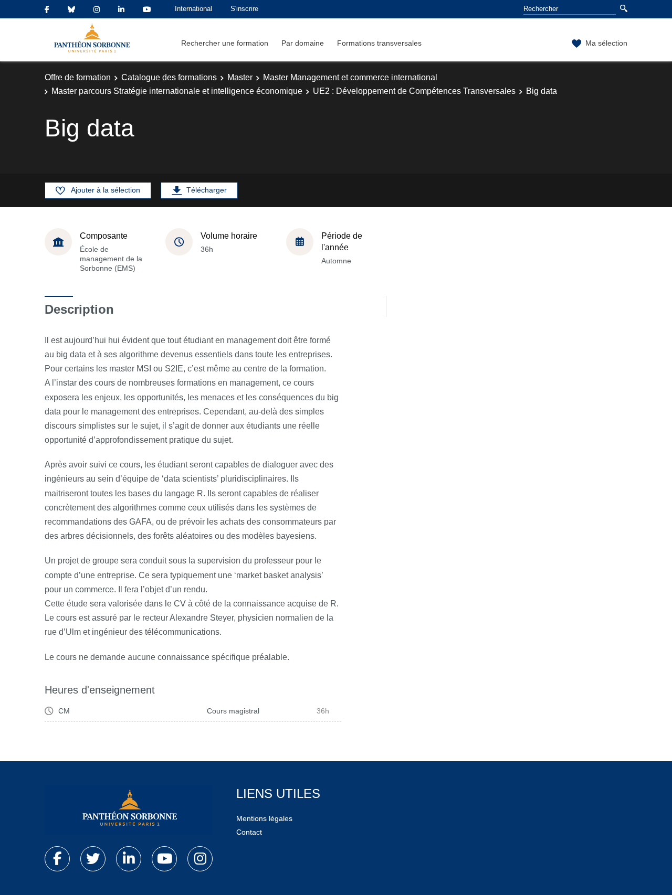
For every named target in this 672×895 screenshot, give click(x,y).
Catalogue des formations (169, 77)
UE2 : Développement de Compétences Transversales (414, 91)
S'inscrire (244, 9)
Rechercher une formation (224, 43)
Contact (249, 832)
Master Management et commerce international (350, 77)
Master (240, 77)
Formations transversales (379, 43)
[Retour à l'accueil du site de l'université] (129, 810)
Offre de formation (78, 77)
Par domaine (302, 43)
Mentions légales (264, 818)
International (193, 9)
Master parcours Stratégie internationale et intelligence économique (176, 91)
